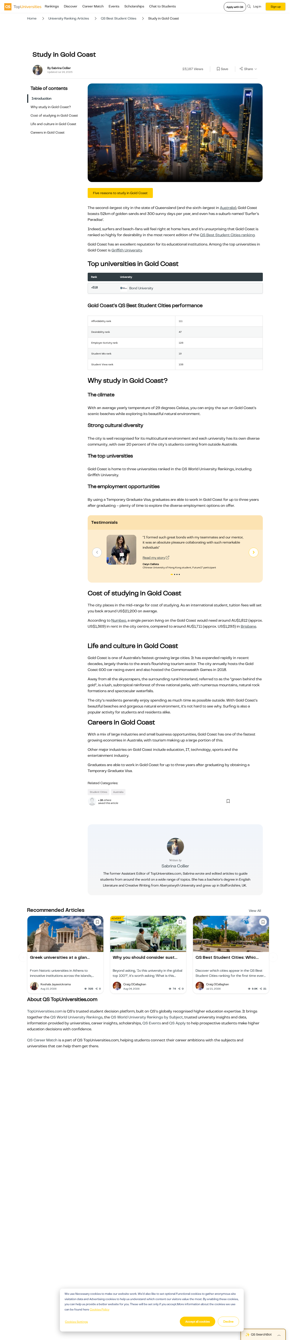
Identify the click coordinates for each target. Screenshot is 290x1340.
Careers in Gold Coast (48, 132)
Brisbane (248, 626)
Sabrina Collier (175, 866)
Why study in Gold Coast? (51, 107)
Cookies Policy (99, 1309)
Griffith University (126, 250)
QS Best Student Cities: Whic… (227, 957)
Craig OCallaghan (134, 984)
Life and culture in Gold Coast (53, 124)
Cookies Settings (76, 1322)
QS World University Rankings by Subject (147, 1017)
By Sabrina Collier (59, 68)
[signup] (218, 69)
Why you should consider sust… (145, 957)
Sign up (276, 6)
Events (114, 6)
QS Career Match (42, 1040)
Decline (228, 1321)
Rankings (52, 6)
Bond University (141, 288)
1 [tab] (172, 575)
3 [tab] (177, 575)
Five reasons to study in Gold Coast (120, 193)
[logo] (22, 6)
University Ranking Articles (68, 18)
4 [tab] (180, 575)
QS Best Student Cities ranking (227, 235)
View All (255, 911)
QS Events (151, 1023)
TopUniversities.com (44, 1011)
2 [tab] (175, 575)
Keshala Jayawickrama (56, 984)
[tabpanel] (175, 552)
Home (32, 18)
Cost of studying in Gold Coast (54, 115)
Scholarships (134, 6)
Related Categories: (103, 783)
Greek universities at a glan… (60, 957)
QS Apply (177, 1023)
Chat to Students (162, 6)
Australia (227, 207)
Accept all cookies (197, 1321)
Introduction (41, 98)
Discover (70, 6)
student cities (98, 792)
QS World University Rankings (76, 1017)
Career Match (93, 6)
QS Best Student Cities (118, 18)
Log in (257, 6)
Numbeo (118, 620)
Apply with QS (235, 7)
